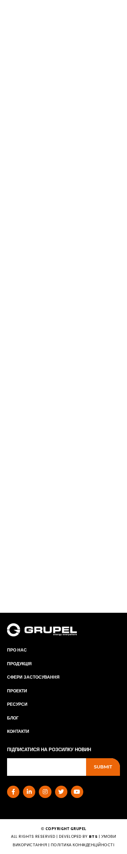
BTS (93, 836)
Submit (103, 766)
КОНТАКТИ (18, 731)
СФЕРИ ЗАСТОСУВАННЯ (33, 677)
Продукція (19, 663)
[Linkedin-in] (29, 792)
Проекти (17, 690)
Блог (13, 718)
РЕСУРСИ (17, 704)
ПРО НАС (17, 650)
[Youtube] (77, 792)
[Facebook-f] (13, 792)
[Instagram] (45, 792)
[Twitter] (61, 792)
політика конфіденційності (83, 845)
